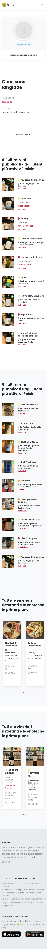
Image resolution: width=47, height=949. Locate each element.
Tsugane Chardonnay (32, 179)
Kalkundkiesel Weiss (31, 238)
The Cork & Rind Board (11, 644)
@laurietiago (23, 547)
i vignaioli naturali (34, 847)
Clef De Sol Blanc (29, 442)
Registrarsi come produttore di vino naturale (24, 889)
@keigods (22, 189)
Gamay (26, 218)
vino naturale (34, 921)
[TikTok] (6, 862)
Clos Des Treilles (29, 404)
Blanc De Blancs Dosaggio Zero (28, 334)
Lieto (25, 198)
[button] (23, 692)
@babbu (21, 413)
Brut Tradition (28, 462)
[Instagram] (3, 862)
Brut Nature (26, 423)
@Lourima (22, 432)
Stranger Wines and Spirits (10, 796)
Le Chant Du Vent (32, 295)
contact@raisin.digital (14, 899)
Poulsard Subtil (31, 257)
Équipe (5, 903)
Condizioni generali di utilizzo (22, 903)
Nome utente (8, 98)
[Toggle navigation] (42, 5)
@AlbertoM (22, 511)
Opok (23, 277)
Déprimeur (26, 314)
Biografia (7, 108)
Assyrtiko (34, 774)
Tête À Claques (28, 538)
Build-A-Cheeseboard (34, 646)
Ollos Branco (30, 519)
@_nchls (21, 489)
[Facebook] (9, 862)
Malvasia (25, 480)
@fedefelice (23, 528)
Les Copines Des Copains (27, 500)
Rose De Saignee (11, 771)
